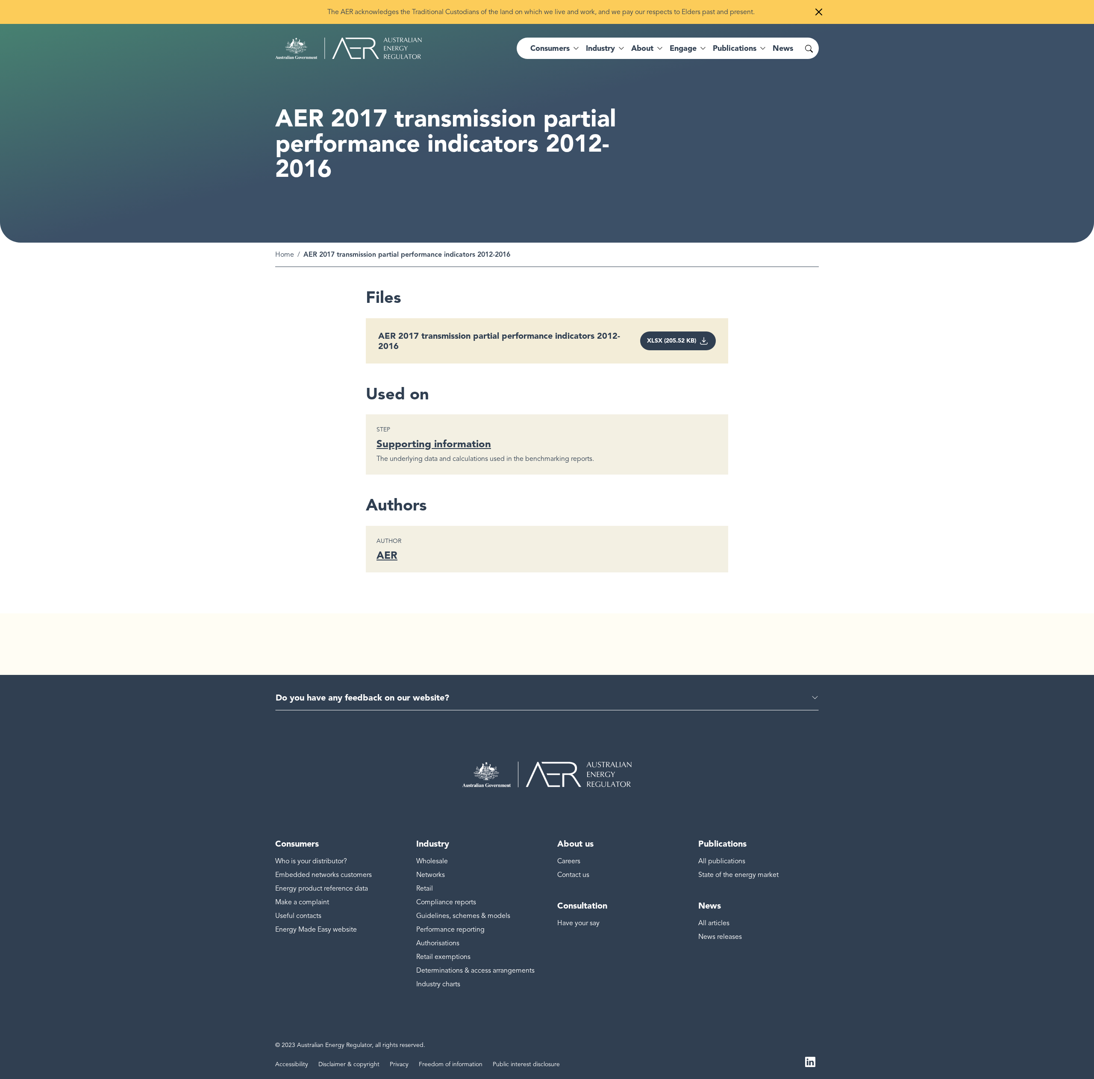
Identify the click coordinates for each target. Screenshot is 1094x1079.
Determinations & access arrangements (475, 970)
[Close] (819, 12)
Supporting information (433, 443)
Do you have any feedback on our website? (362, 697)
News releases (720, 936)
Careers (568, 861)
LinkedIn (810, 1061)
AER (386, 555)
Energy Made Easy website (316, 929)
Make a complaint (302, 902)
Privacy (399, 1064)
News (783, 48)
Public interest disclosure (526, 1064)
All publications (721, 861)
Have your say (578, 923)
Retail (424, 888)
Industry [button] (600, 48)
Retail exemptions (443, 957)
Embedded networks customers (323, 875)
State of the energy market (738, 875)
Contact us (573, 875)
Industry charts (438, 984)
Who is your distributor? (311, 861)
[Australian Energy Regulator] (348, 48)
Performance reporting (450, 929)
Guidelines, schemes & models (463, 916)
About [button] (642, 48)
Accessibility (291, 1064)
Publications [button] (734, 48)
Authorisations (437, 943)
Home (284, 254)
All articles (713, 923)
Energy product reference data (321, 888)
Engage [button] (683, 48)
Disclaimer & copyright (348, 1064)
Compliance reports (446, 902)
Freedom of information (450, 1064)
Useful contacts (298, 916)
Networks (430, 875)
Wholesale (432, 861)
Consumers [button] (550, 48)
